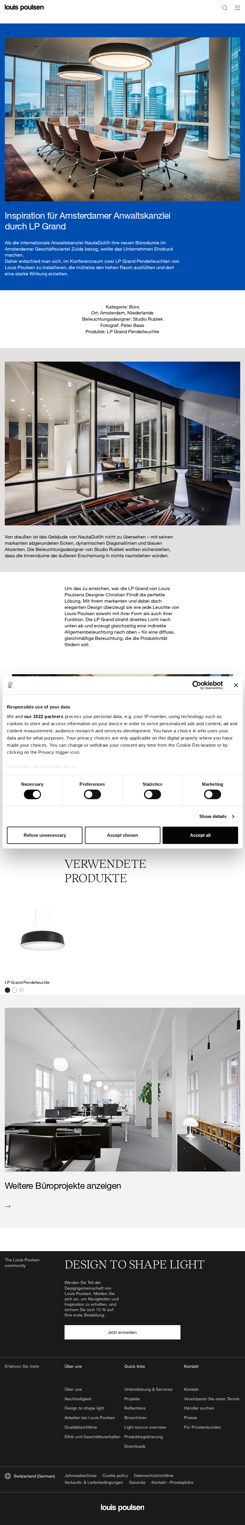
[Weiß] (14, 990)
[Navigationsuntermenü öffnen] (235, 11)
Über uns (73, 1389)
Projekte (132, 1398)
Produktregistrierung (143, 1436)
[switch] (92, 794)
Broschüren (135, 1417)
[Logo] (24, 11)
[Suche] (225, 7)
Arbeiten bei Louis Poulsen (90, 1417)
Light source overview (145, 1427)
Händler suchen (199, 1407)
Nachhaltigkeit (78, 1398)
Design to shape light (84, 1407)
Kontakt (191, 1389)
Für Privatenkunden (202, 1427)
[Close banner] (236, 685)
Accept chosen (122, 835)
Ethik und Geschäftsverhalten (92, 1436)
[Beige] (21, 990)
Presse (190, 1417)
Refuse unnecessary (45, 835)
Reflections (135, 1407)
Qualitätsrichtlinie (81, 1427)
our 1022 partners (44, 716)
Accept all (200, 835)
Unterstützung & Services (148, 1389)
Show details (212, 816)
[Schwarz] (7, 990)
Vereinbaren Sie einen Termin (212, 1398)
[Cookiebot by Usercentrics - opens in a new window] (197, 685)
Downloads (135, 1446)
